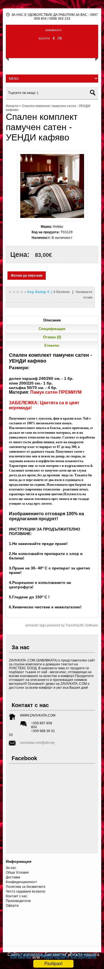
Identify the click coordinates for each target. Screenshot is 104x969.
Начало (12, 106)
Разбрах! (53, 963)
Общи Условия (17, 872)
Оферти (12, 906)
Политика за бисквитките (25, 887)
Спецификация (52, 329)
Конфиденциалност (21, 882)
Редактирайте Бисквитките (68, 957)
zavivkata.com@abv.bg (37, 743)
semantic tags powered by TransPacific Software (61, 625)
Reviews (62, 292)
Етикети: (52, 345)
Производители (18, 901)
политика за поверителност (39, 954)
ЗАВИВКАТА (53, 30)
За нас (11, 868)
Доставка (13, 877)
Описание (52, 320)
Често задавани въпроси (25, 891)
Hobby (58, 227)
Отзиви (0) (52, 337)
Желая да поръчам (26, 275)
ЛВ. (60, 38)
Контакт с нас (16, 896)
